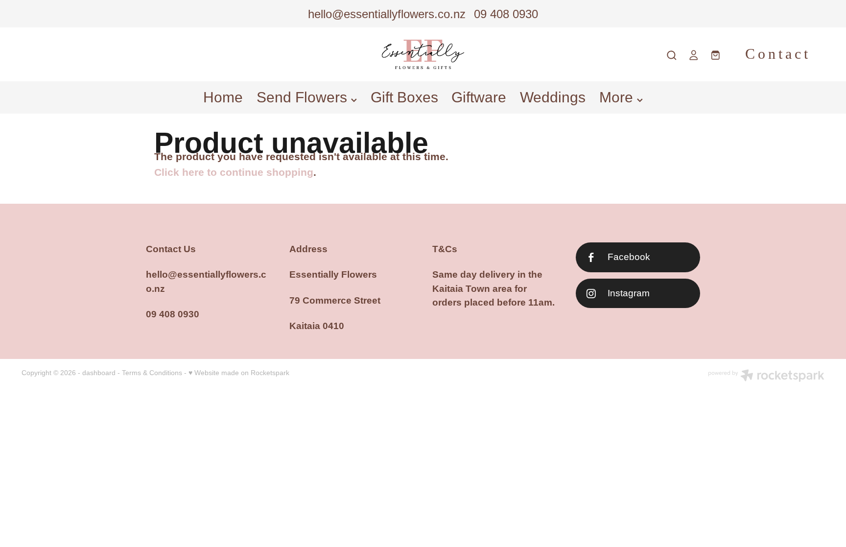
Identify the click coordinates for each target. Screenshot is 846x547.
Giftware (478, 97)
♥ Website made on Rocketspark (238, 373)
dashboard (99, 373)
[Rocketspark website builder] (766, 376)
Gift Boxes (404, 97)
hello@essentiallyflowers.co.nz (387, 14)
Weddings (553, 97)
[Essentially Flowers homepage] (423, 54)
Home (223, 97)
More (618, 97)
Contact (778, 54)
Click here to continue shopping (233, 172)
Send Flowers (304, 97)
